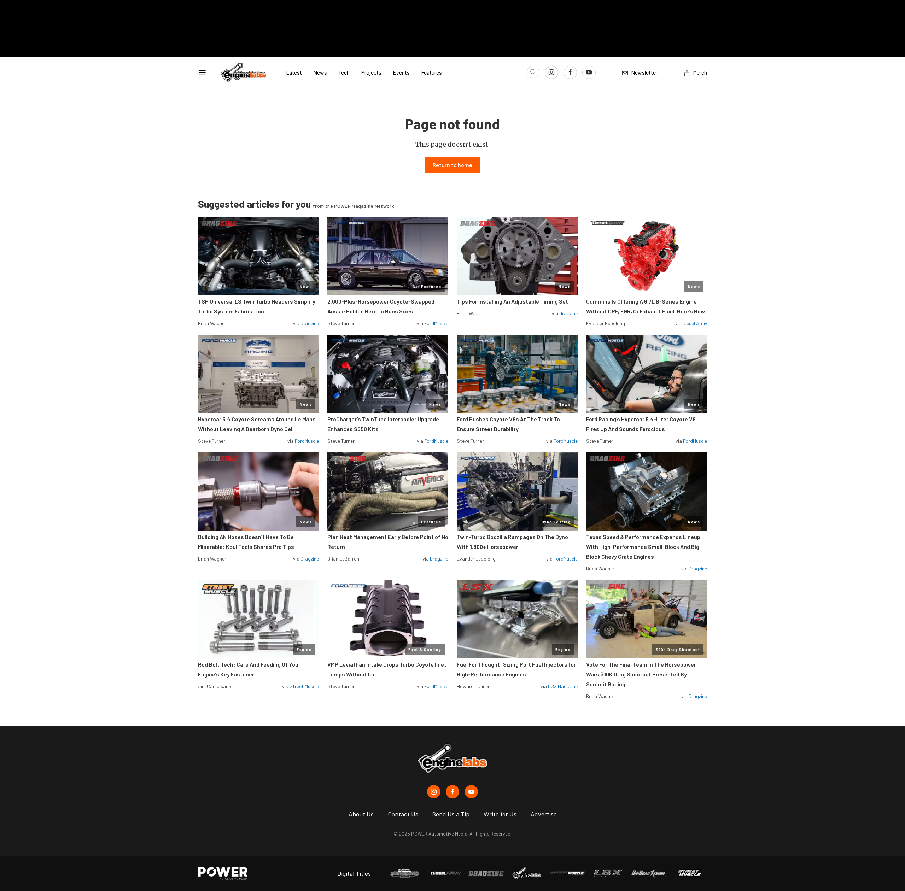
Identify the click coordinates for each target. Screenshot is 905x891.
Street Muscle (304, 686)
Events (401, 72)
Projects (371, 72)
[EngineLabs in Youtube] (471, 791)
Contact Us (403, 814)
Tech (344, 72)
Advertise (544, 814)
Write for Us (500, 814)
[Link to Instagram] (551, 72)
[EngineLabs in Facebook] (452, 791)
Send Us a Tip (450, 814)
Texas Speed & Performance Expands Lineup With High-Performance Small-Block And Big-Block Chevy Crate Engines (644, 546)
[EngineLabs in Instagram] (433, 791)
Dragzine (309, 323)
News (320, 72)
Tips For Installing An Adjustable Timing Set (512, 301)
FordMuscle (436, 323)
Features (431, 72)
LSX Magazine (563, 686)
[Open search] (533, 72)
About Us (361, 814)
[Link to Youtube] (589, 72)
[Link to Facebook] (570, 72)
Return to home (452, 165)
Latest (294, 72)
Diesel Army (695, 323)
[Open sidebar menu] (202, 72)
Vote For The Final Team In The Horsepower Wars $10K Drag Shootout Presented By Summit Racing (641, 674)
